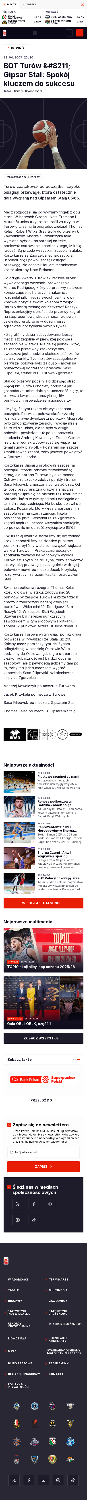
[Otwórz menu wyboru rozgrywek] (35, 33)
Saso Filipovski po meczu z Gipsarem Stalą (40, 702)
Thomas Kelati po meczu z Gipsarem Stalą (39, 711)
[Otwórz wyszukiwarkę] (69, 32)
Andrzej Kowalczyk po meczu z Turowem (39, 686)
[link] (43, 782)
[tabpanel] (43, 18)
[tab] (9, 5)
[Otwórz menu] (79, 32)
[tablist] (43, 4)
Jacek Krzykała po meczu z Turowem (36, 694)
